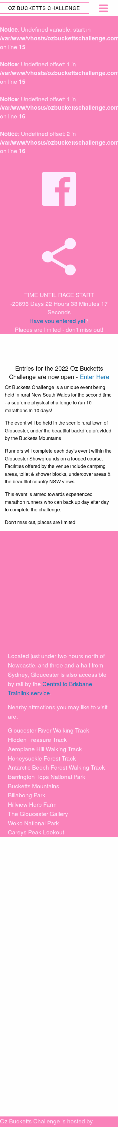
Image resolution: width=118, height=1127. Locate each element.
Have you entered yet (57, 320)
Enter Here (94, 376)
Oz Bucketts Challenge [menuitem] (44, 8)
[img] (59, 256)
